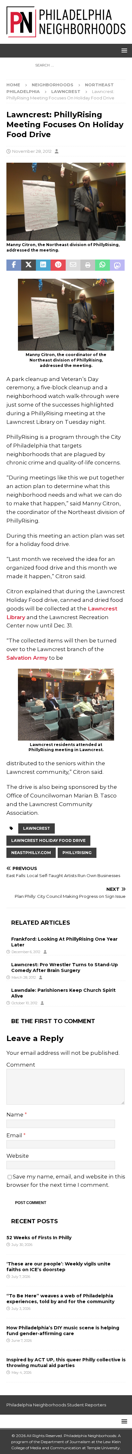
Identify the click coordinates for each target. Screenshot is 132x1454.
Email (14, 1135)
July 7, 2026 (21, 1276)
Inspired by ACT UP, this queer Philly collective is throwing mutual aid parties (66, 1362)
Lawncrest (36, 828)
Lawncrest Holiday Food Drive (48, 840)
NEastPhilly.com (31, 852)
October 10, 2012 (24, 1003)
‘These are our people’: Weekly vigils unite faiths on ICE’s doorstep (58, 1266)
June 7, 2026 (22, 1340)
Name (15, 1114)
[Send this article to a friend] (73, 265)
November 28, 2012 (32, 151)
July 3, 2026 (21, 1308)
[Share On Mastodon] (117, 265)
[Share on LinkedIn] (43, 265)
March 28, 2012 (24, 977)
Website (17, 1156)
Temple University (103, 1447)
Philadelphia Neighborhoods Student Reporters (56, 1404)
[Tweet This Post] (28, 265)
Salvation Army (27, 658)
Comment (20, 1064)
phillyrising (77, 852)
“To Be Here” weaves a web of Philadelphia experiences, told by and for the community (60, 1298)
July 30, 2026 (22, 1244)
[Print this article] (87, 265)
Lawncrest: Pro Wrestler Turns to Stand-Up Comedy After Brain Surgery (64, 967)
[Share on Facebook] (13, 265)
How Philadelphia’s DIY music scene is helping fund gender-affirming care (62, 1330)
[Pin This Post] (58, 265)
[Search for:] (66, 65)
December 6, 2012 (26, 952)
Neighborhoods (52, 84)
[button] (123, 50)
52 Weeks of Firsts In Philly (38, 1237)
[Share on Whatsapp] (102, 265)
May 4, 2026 (21, 1372)
